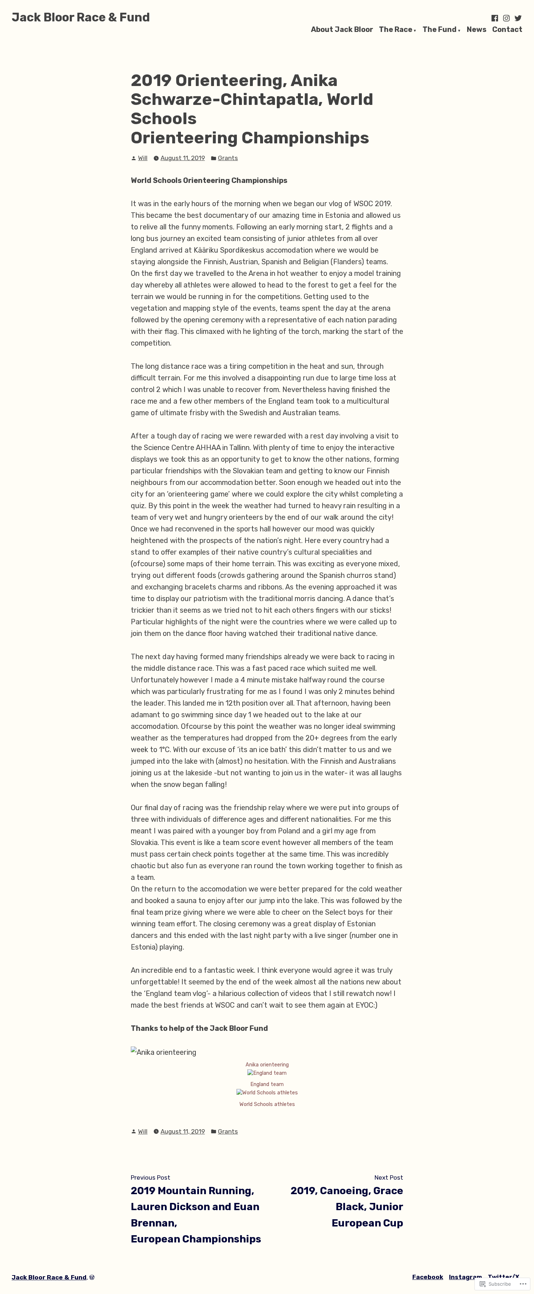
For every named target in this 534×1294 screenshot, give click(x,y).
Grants (228, 158)
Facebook (427, 1277)
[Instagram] (506, 18)
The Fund (439, 29)
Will (142, 158)
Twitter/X (503, 1277)
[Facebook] (495, 18)
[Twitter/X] (517, 18)
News (476, 29)
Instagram (465, 1277)
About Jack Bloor (342, 29)
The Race (395, 29)
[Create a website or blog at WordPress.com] (91, 1277)
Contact (507, 29)
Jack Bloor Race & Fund (81, 17)
